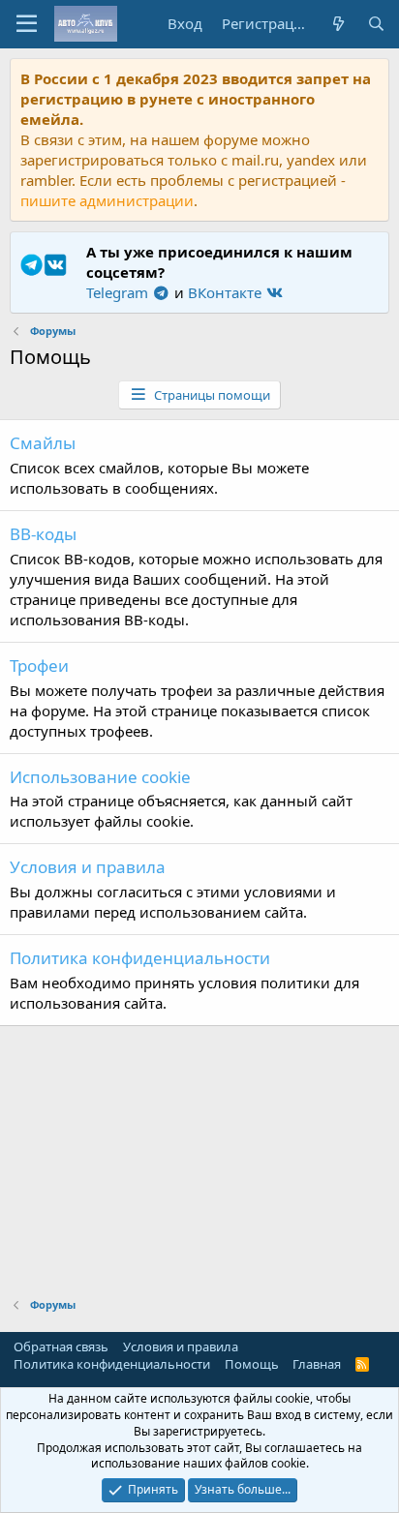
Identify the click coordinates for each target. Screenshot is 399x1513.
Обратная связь (61, 1346)
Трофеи (39, 665)
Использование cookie (100, 777)
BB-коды (43, 534)
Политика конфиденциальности (140, 958)
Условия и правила (88, 867)
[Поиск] (376, 24)
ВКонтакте (226, 292)
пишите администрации (107, 200)
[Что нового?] (337, 24)
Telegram (119, 292)
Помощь (252, 1364)
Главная (316, 1364)
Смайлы (43, 443)
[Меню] (26, 24)
